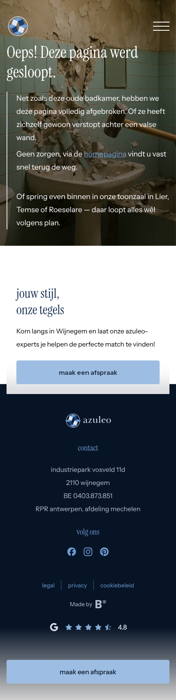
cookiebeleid (117, 585)
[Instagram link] (88, 554)
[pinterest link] (104, 554)
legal (48, 585)
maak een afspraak (88, 672)
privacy (77, 585)
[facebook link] (72, 554)
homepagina (105, 154)
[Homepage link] (18, 26)
